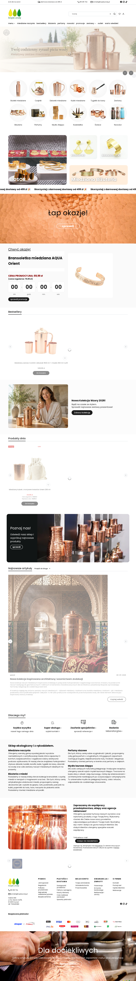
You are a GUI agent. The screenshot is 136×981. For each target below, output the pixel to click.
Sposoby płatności (64, 899)
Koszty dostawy (63, 892)
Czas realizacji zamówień (62, 896)
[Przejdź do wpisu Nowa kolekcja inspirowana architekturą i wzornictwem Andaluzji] (58, 624)
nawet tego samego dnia (22, 731)
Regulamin (99, 846)
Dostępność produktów (61, 886)
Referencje (117, 890)
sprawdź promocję (18, 299)
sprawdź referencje (82, 731)
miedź (12, 675)
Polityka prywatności (43, 889)
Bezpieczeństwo (44, 897)
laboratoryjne (113, 729)
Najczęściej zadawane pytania (45, 893)
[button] (114, 14)
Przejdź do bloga (41, 568)
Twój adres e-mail (80, 838)
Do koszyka (41, 373)
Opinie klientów (119, 888)
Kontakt (116, 883)
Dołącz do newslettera (87, 841)
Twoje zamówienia (82, 883)
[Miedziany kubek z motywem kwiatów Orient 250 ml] (29, 466)
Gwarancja (98, 885)
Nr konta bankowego (98, 889)
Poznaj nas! (117, 885)
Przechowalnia (81, 888)
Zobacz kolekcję (82, 412)
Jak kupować (43, 883)
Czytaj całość (116, 699)
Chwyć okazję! (19, 249)
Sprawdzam (68, 964)
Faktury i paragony (64, 890)
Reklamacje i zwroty (99, 893)
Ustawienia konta (82, 885)
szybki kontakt (52, 731)
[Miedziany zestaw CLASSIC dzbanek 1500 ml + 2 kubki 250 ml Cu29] (41, 339)
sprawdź (68, 226)
